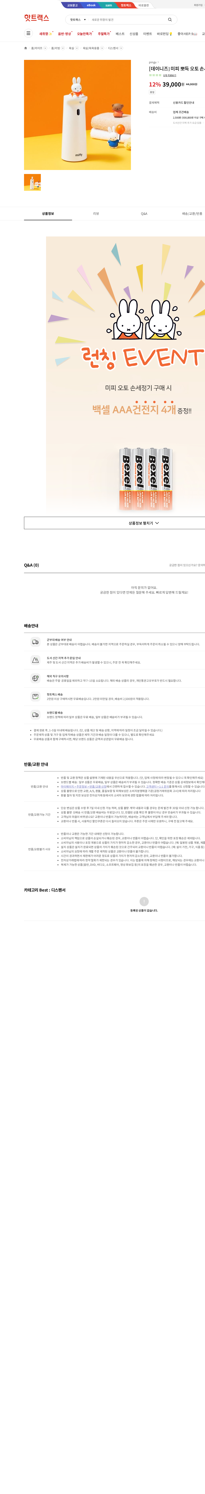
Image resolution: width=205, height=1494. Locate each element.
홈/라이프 (36, 48)
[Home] (25, 48)
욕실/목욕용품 (91, 48)
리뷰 (96, 213)
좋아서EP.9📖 (187, 33)
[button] (162, 75)
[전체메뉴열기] (28, 33)
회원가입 (198, 5)
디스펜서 (113, 48)
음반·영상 (64, 33)
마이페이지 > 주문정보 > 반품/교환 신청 (84, 786)
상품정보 (48, 213)
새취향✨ (45, 33)
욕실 (71, 48)
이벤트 (147, 33)
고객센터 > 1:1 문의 (157, 786)
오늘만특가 (84, 33)
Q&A (144, 213)
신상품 (134, 33)
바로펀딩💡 (165, 33)
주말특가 (104, 33)
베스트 (120, 33)
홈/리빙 (55, 48)
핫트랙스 (75, 20)
